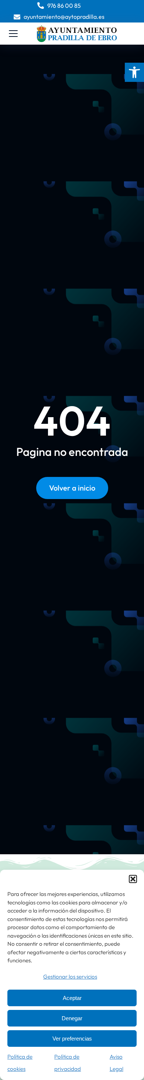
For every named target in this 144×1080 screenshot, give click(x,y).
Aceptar (72, 998)
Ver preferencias (72, 1038)
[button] (134, 72)
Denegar (72, 1018)
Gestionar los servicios (70, 976)
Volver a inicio (72, 487)
